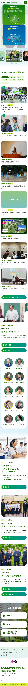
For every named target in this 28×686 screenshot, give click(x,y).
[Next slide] (18, 63)
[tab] (11, 63)
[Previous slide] (9, 63)
